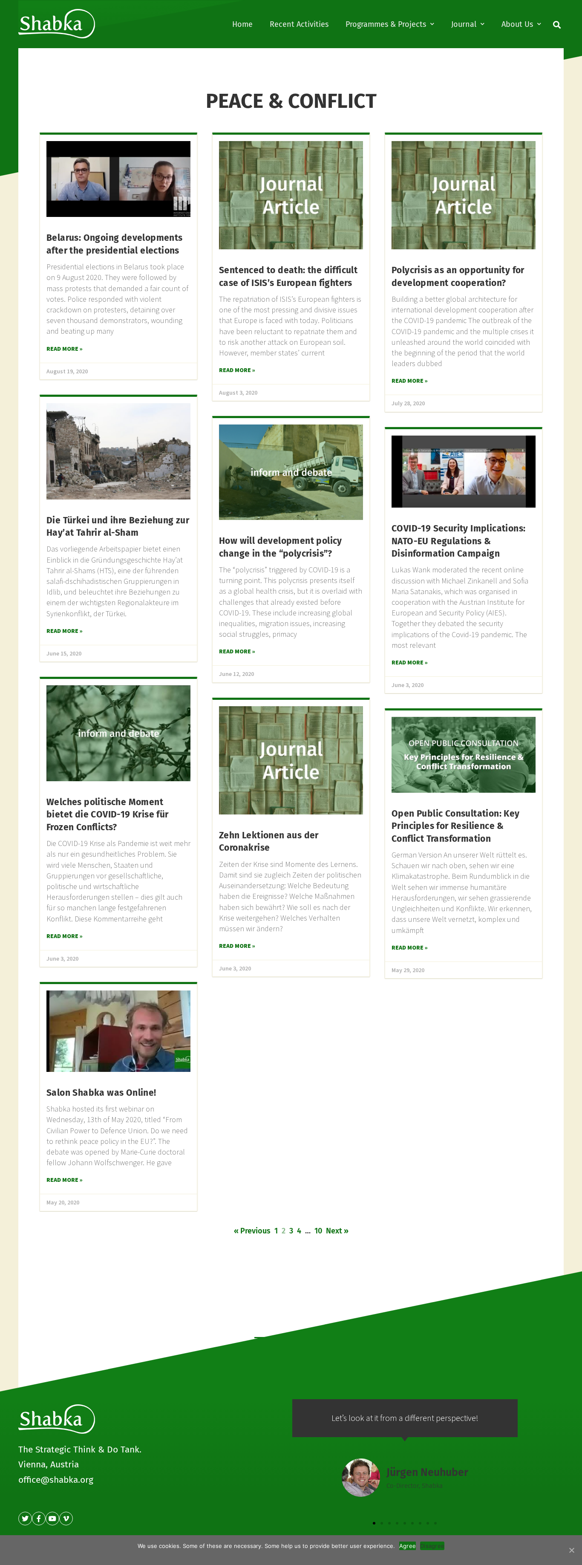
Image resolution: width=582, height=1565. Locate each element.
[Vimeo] (66, 1518)
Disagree (432, 1545)
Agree (407, 1545)
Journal (463, 24)
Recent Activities (299, 24)
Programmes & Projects (386, 24)
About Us (517, 24)
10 (318, 1231)
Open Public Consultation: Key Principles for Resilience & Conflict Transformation (456, 826)
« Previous (252, 1231)
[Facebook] (39, 1518)
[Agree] (571, 1550)
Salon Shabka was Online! (101, 1092)
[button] (374, 1523)
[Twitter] (25, 1518)
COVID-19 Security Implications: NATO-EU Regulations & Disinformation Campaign (458, 541)
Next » (337, 1231)
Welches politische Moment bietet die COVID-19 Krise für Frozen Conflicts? (107, 815)
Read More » (64, 348)
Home (242, 24)
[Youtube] (52, 1518)
